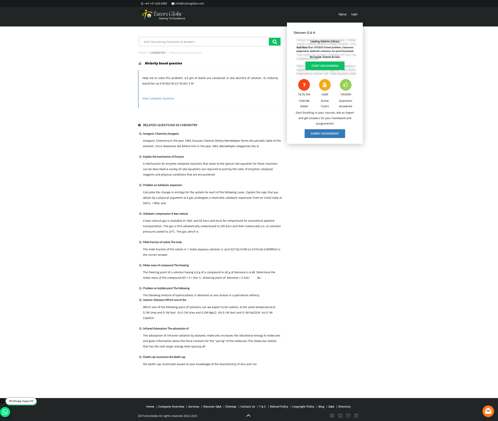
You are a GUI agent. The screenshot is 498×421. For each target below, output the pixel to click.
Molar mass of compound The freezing (166, 265)
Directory (344, 406)
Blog (321, 406)
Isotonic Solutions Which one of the (164, 300)
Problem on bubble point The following (166, 288)
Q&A (331, 406)
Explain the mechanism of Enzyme (163, 157)
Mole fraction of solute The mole (162, 242)
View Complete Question (158, 98)
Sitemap (230, 406)
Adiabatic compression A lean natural (165, 214)
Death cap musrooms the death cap (164, 357)
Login (354, 14)
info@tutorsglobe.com (189, 3)
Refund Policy (279, 406)
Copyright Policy (303, 406)
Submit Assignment (325, 133)
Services (193, 406)
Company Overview (171, 406)
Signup (342, 14)
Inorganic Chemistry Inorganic (161, 134)
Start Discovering (324, 66)
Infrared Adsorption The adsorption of (166, 328)
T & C (262, 406)
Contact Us (247, 406)
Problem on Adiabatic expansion (162, 185)
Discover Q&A (212, 406)
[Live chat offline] (488, 411)
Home (142, 52)
